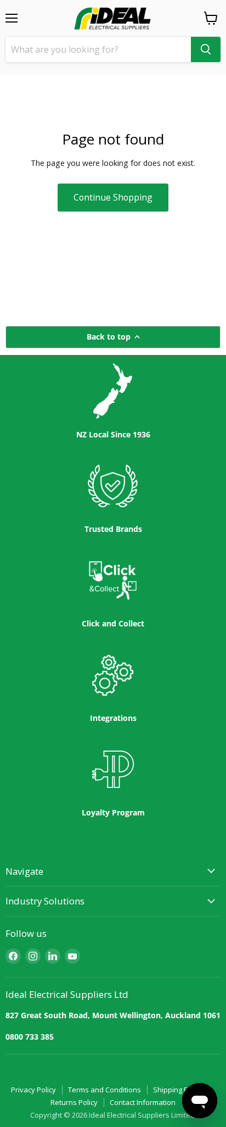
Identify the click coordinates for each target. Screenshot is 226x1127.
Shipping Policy (178, 1090)
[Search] (206, 49)
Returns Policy (74, 1102)
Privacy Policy (33, 1090)
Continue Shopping (113, 197)
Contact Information (143, 1102)
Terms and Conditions (104, 1090)
